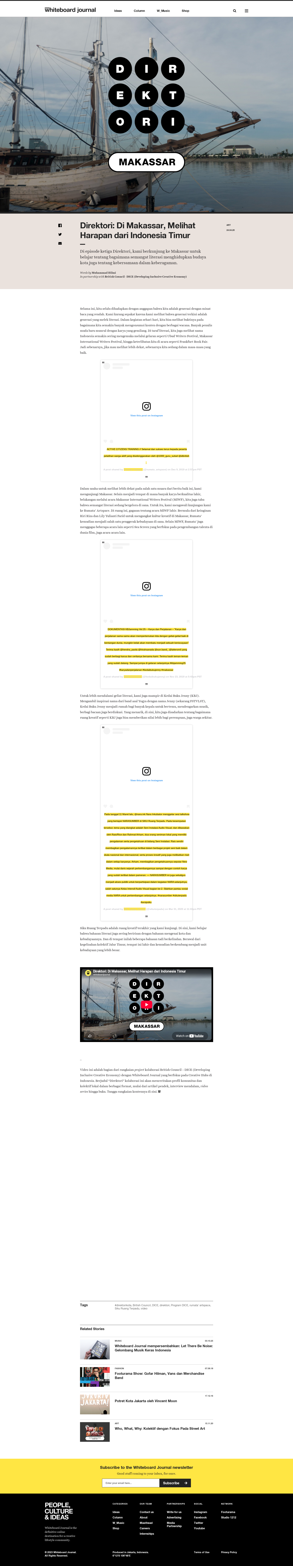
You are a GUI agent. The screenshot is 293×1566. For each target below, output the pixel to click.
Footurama (228, 1512)
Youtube (199, 1528)
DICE (155, 1305)
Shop (185, 11)
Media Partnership (174, 1524)
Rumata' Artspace (133, 469)
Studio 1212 (228, 1517)
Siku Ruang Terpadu (135, 909)
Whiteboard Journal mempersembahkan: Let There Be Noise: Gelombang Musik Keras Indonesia (164, 1348)
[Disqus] (146, 1154)
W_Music (163, 11)
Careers (145, 1528)
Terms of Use (201, 1552)
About (144, 1517)
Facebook (200, 1517)
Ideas (118, 11)
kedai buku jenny (133, 676)
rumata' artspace (200, 1305)
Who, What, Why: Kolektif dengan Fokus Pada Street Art (160, 1428)
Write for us (174, 1512)
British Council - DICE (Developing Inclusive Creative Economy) (146, 277)
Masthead (146, 1523)
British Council (142, 1305)
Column (139, 11)
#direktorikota (123, 1305)
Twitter (198, 1523)
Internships (147, 1533)
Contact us (147, 1512)
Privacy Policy (229, 1552)
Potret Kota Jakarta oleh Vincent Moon (146, 1401)
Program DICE (179, 1305)
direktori (165, 1305)
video (144, 1308)
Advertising (174, 1517)
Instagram (200, 1512)
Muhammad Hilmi (104, 273)
